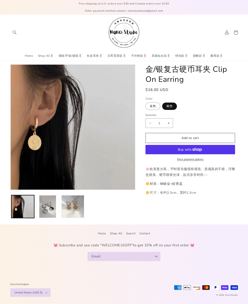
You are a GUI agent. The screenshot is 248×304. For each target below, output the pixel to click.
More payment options (190, 159)
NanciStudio (231, 295)
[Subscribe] (156, 256)
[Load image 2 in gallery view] (47, 206)
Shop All (116, 233)
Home (102, 233)
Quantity (151, 115)
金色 (153, 106)
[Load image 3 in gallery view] (72, 206)
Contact (145, 233)
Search (131, 233)
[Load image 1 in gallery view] (22, 206)
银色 (169, 106)
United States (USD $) (29, 292)
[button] (14, 32)
